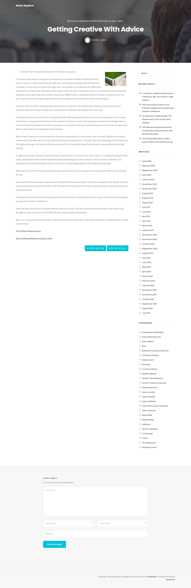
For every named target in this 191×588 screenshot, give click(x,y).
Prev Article (97, 248)
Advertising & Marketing (153, 332)
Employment (148, 360)
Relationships (148, 419)
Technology (147, 433)
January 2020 (148, 285)
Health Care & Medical (152, 378)
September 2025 (149, 170)
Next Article (116, 248)
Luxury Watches (149, 401)
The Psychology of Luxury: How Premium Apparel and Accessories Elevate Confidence (158, 108)
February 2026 (148, 165)
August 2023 (147, 193)
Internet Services (149, 387)
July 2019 (146, 313)
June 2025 (146, 175)
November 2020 (149, 239)
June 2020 (146, 262)
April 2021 (146, 221)
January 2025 (148, 179)
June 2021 (146, 211)
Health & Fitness (149, 373)
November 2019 (149, 294)
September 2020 (149, 248)
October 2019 (148, 299)
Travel (145, 438)
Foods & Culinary (149, 369)
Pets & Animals (148, 410)
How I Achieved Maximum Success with (34, 238)
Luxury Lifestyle (148, 396)
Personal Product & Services (155, 406)
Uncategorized (149, 442)
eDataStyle (152, 576)
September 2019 (149, 304)
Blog (144, 346)
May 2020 (146, 267)
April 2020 (146, 271)
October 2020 (148, 244)
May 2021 (146, 216)
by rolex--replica (99, 40)
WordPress (170, 579)
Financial (146, 364)
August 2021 (147, 202)
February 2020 (148, 280)
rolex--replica (117, 21)
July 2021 (146, 207)
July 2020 (146, 257)
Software (146, 424)
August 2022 (147, 198)
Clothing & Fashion (150, 355)
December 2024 (149, 184)
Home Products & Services (154, 383)
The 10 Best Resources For (28, 231)
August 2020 (147, 253)
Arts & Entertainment (151, 337)
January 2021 (148, 230)
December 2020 (149, 234)
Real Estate (103, 21)
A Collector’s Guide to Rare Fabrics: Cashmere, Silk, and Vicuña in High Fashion (158, 96)
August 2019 (147, 308)
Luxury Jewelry (148, 392)
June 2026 (146, 161)
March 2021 (147, 225)
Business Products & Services (155, 350)
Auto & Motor (148, 341)
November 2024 (149, 188)
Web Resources (149, 447)
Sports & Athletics (150, 429)
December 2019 (149, 290)
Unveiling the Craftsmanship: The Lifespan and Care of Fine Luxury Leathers (157, 119)
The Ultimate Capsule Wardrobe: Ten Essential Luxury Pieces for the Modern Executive (157, 130)
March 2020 (147, 276)
